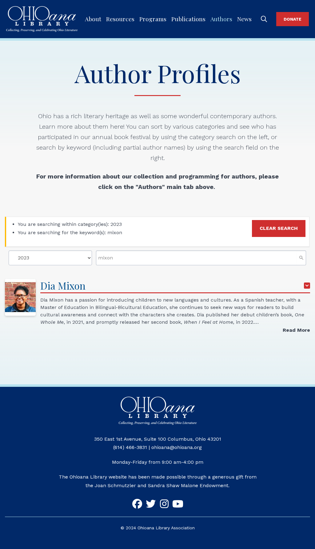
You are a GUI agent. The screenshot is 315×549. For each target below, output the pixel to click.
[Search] (264, 19)
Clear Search (279, 228)
